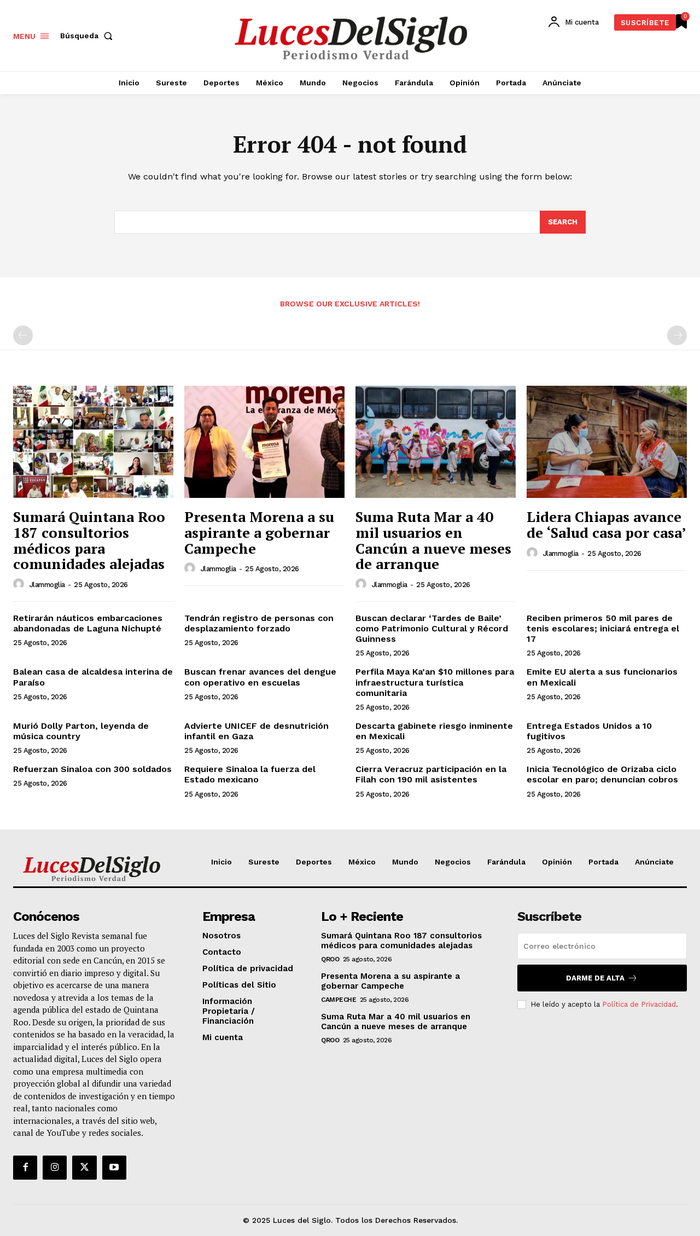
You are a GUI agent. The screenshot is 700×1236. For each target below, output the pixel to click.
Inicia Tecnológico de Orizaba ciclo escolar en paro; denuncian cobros (602, 774)
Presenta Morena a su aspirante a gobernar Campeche (259, 532)
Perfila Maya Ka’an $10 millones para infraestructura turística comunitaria (434, 682)
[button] (88, 35)
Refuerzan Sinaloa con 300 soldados (92, 769)
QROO (330, 959)
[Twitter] (84, 1168)
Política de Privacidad (639, 1004)
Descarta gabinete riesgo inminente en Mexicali (434, 731)
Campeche (338, 999)
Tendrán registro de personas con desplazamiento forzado (259, 623)
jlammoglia (47, 585)
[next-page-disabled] (677, 335)
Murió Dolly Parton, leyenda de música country (81, 731)
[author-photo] (20, 584)
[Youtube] (114, 1168)
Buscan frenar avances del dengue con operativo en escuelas (260, 676)
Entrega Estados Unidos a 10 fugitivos (589, 731)
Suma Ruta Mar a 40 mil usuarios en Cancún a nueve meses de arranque (433, 540)
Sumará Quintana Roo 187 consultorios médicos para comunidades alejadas (89, 540)
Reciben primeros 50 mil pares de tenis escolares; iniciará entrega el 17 (603, 628)
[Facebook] (25, 1168)
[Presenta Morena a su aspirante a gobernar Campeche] (264, 442)
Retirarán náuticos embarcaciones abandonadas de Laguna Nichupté (87, 623)
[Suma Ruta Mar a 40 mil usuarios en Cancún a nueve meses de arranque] (435, 442)
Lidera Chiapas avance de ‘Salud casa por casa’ (606, 524)
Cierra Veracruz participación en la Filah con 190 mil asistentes (430, 774)
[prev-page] (23, 335)
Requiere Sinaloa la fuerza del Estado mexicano (250, 774)
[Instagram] (55, 1168)
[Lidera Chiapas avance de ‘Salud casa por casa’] (607, 442)
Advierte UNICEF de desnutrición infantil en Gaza (256, 731)
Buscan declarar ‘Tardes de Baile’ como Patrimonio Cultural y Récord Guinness (431, 628)
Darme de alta (595, 978)
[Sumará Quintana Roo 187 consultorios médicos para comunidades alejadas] (93, 442)
